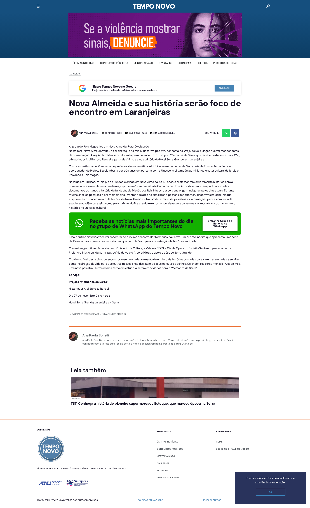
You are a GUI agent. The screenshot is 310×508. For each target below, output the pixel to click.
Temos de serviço (212, 500)
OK (270, 492)
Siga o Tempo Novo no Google (114, 86)
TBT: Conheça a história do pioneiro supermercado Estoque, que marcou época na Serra (143, 403)
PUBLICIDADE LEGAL (168, 477)
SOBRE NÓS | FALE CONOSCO (232, 449)
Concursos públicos (170, 449)
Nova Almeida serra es (114, 314)
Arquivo (75, 74)
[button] (226, 133)
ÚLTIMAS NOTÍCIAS (167, 441)
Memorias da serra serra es (84, 314)
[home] (154, 6)
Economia (163, 470)
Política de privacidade (150, 500)
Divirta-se (163, 463)
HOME (219, 441)
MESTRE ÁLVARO (166, 456)
